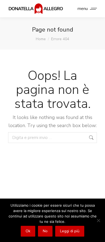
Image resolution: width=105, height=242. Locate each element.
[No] (98, 220)
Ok (28, 231)
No (45, 231)
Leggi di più (69, 231)
